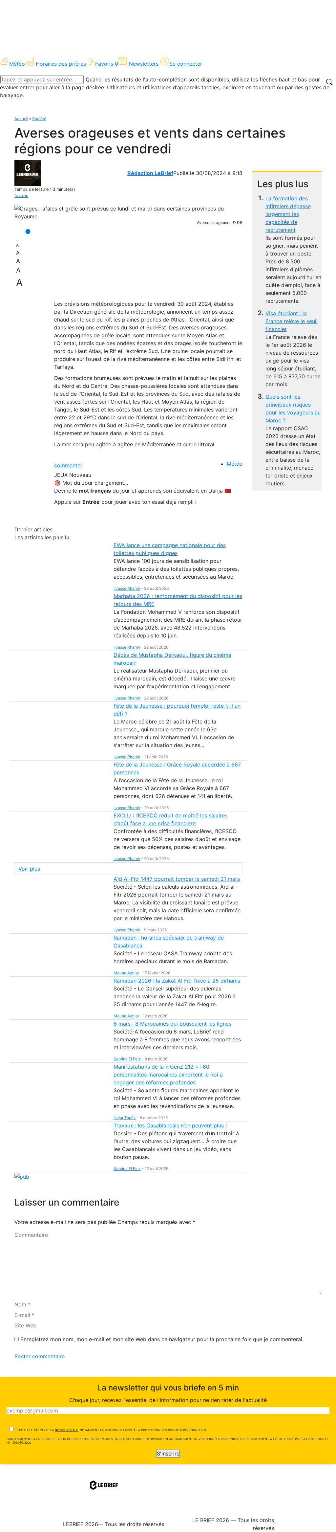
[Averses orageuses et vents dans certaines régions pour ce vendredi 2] (128, 212)
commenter (68, 465)
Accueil (21, 118)
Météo (234, 463)
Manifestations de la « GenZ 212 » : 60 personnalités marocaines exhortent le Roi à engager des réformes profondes (168, 1074)
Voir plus (29, 868)
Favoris (106, 63)
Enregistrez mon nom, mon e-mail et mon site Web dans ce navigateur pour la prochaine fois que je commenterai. (162, 1339)
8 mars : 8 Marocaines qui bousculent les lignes (172, 1023)
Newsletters (143, 63)
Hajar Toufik (125, 1117)
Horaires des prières (61, 63)
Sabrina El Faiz (127, 1058)
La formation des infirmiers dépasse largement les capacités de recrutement (288, 214)
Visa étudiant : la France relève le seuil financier (291, 321)
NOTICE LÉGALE (66, 1430)
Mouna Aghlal (126, 972)
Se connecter (185, 63)
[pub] (21, 1176)
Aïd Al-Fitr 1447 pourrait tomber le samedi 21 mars (177, 879)
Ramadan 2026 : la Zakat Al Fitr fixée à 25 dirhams (177, 980)
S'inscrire (168, 1453)
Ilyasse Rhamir (127, 588)
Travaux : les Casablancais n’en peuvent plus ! (170, 1125)
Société (39, 118)
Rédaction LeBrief (150, 173)
